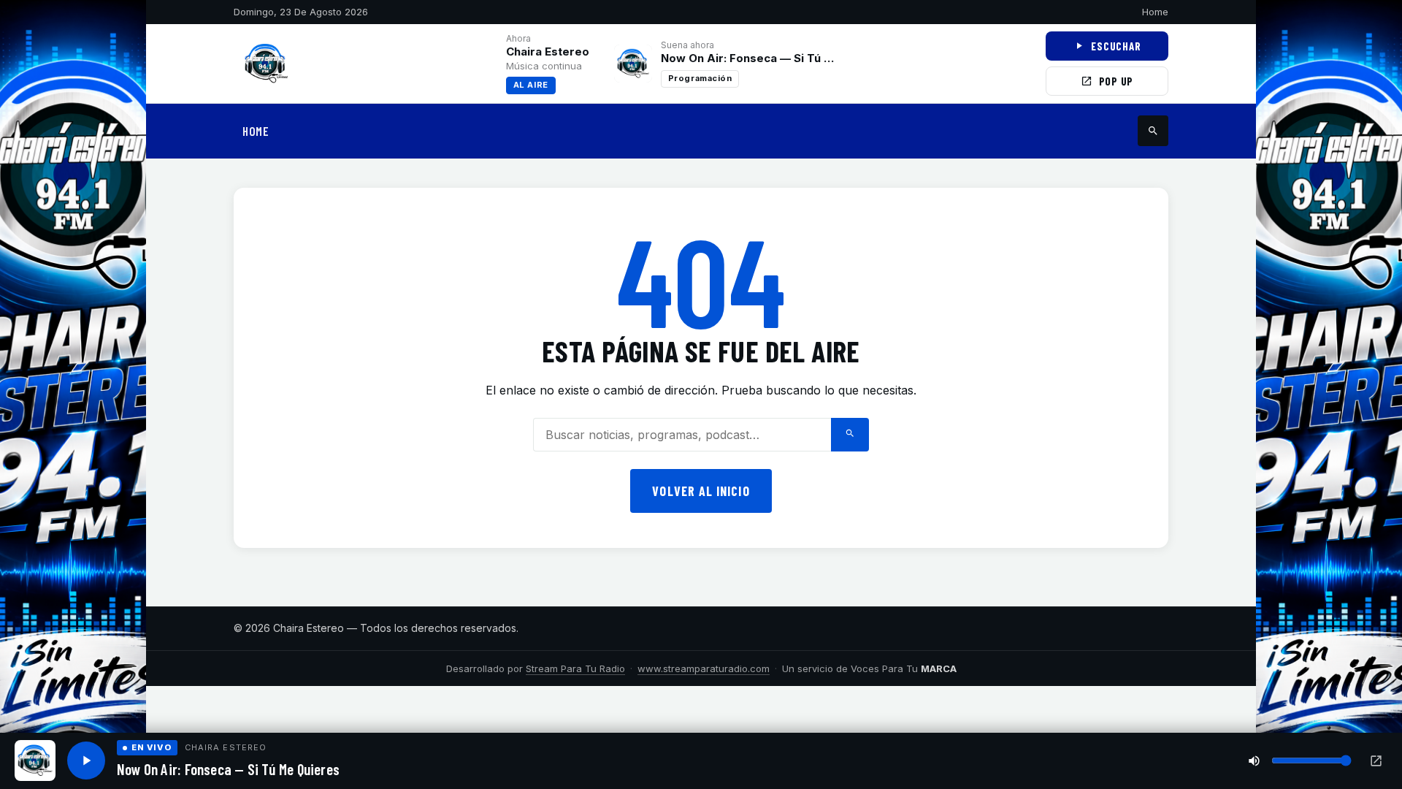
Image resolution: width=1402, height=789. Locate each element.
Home (1155, 12)
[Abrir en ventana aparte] (1376, 761)
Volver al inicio (700, 491)
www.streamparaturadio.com (703, 668)
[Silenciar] (1254, 761)
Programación (700, 78)
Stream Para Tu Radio (575, 668)
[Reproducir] (86, 761)
